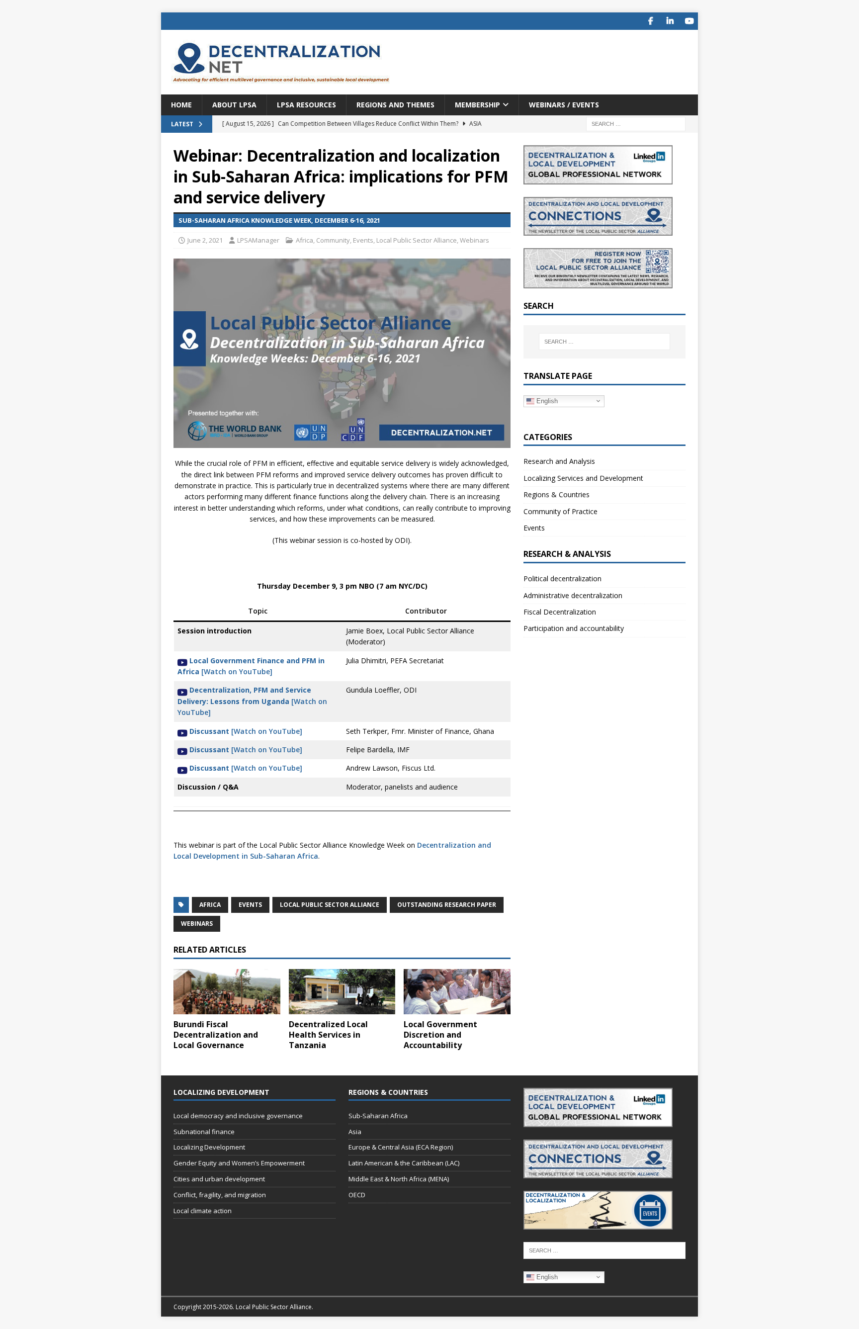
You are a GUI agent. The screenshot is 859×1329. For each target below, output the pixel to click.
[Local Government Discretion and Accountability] (457, 992)
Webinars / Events (564, 104)
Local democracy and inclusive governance (238, 1115)
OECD (356, 1194)
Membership (477, 104)
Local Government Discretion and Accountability (440, 1035)
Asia (354, 1131)
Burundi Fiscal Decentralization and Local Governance (215, 1035)
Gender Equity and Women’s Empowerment (239, 1162)
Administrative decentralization (572, 595)
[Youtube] (689, 21)
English (546, 400)
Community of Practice (560, 511)
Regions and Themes (395, 104)
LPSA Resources (306, 104)
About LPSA (234, 104)
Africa (304, 240)
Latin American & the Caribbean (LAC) (403, 1162)
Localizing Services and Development (583, 478)
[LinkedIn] (670, 21)
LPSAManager (258, 240)
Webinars (474, 240)
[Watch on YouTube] (252, 701)
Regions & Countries (556, 494)
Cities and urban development (219, 1178)
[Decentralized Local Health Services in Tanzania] (342, 991)
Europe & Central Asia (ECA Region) (400, 1147)
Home (181, 104)
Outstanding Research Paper (446, 904)
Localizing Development (209, 1147)
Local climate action (202, 1210)
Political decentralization (562, 578)
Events (363, 240)
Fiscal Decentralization (559, 612)
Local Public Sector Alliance (416, 240)
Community (333, 240)
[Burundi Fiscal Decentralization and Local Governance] (226, 991)
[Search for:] (636, 123)
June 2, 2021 (205, 240)
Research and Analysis (559, 461)
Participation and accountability (573, 628)
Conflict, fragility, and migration (219, 1194)
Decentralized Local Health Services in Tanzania (328, 1035)
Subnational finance (204, 1131)
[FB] (650, 21)
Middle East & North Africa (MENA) (398, 1178)
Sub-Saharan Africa (378, 1115)
